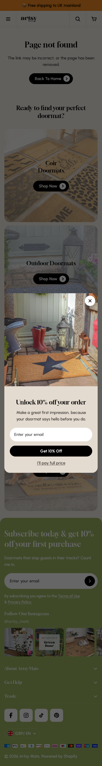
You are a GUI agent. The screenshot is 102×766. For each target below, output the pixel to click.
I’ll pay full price (51, 463)
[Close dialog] (90, 301)
